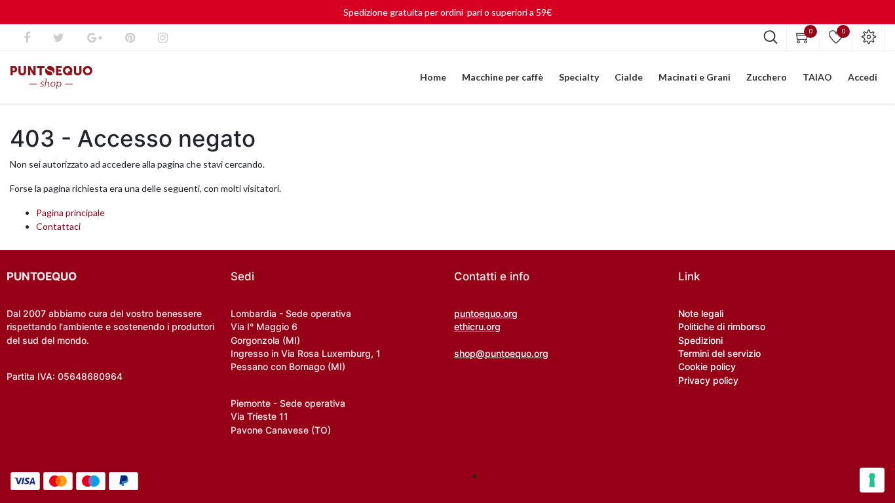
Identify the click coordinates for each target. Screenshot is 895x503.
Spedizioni (700, 340)
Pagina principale (70, 212)
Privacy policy (708, 380)
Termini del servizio (719, 353)
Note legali (700, 313)
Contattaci (58, 226)
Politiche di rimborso (721, 326)
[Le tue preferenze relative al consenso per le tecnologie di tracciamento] (872, 480)
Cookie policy (707, 366)
